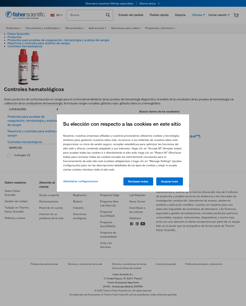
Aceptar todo (169, 181)
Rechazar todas (138, 181)
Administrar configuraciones (80, 181)
